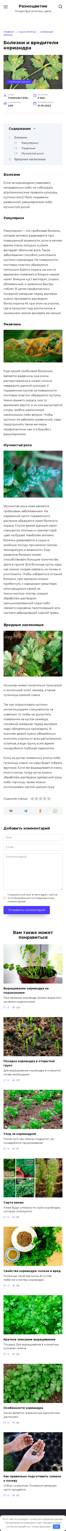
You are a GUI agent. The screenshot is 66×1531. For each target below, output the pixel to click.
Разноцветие (33, 6)
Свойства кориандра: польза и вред (32, 1271)
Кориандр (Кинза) (19, 82)
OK (56, 1526)
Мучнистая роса (32, 153)
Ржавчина (28, 148)
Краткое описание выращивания (29, 1339)
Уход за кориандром (20, 1134)
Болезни (20, 137)
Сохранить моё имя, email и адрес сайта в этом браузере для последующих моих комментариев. (32, 898)
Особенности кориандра (23, 1408)
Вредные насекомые (30, 159)
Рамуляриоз (29, 143)
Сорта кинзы (14, 1202)
